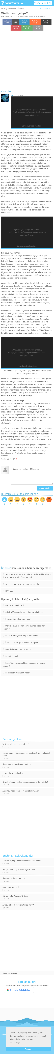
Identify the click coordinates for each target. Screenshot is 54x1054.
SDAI (3, 17)
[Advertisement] (27, 59)
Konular (13, 9)
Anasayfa (5, 9)
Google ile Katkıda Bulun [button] (20, 990)
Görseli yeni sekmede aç (32, 126)
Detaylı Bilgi (15, 1043)
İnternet (21, 9)
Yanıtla (3, 459)
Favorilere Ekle (46, 9)
